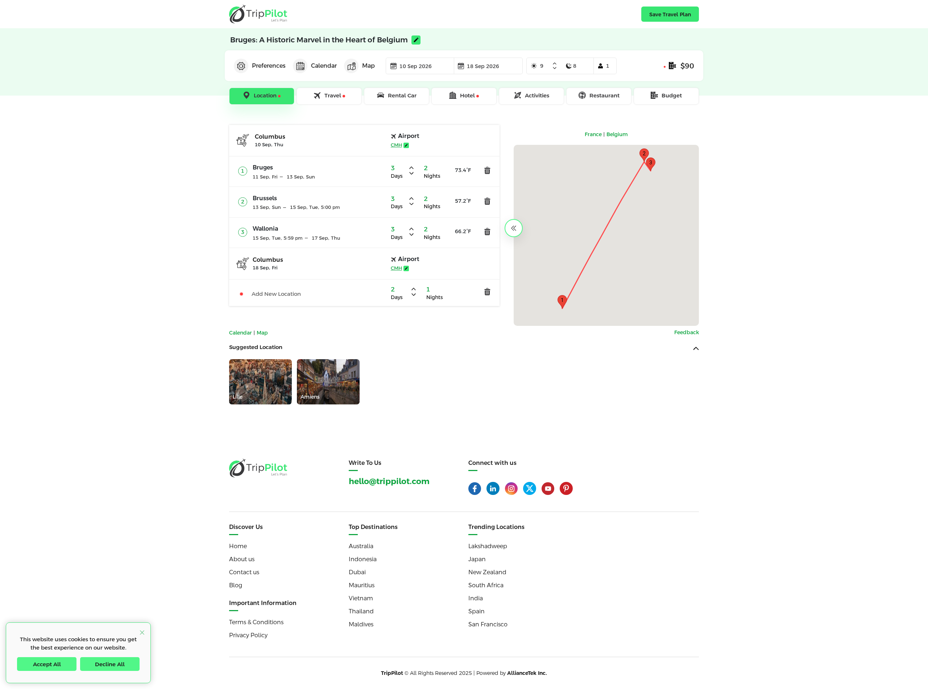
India (475, 598)
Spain (476, 611)
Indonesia (363, 559)
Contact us (244, 572)
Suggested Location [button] (255, 347)
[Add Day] (554, 64)
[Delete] (487, 170)
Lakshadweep (487, 546)
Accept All (47, 664)
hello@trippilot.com (389, 481)
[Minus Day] (554, 68)
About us (241, 559)
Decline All (110, 664)
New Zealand (487, 572)
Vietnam (361, 598)
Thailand (361, 611)
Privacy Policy (248, 635)
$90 (687, 66)
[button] (562, 301)
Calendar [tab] (324, 65)
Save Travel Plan (670, 14)
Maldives (361, 624)
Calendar (241, 333)
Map (262, 333)
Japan (477, 559)
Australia (361, 546)
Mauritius (361, 585)
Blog (235, 585)
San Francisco (488, 624)
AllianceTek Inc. (527, 673)
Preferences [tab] (269, 65)
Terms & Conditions (256, 622)
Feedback (686, 332)
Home (238, 546)
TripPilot (392, 673)
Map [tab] (368, 65)
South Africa (486, 585)
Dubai (357, 572)
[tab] (262, 96)
